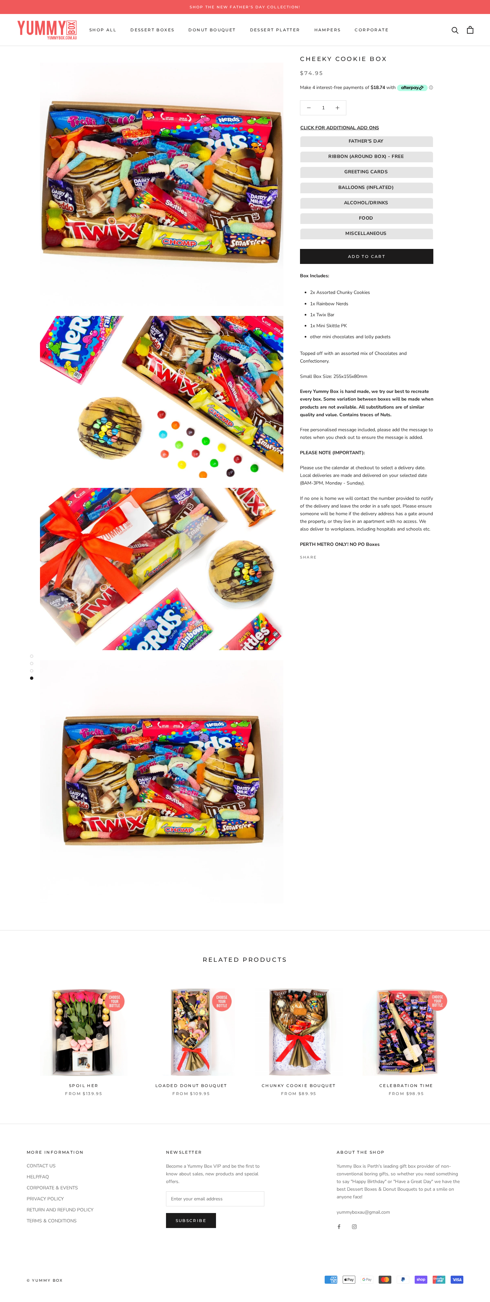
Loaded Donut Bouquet (191, 1085)
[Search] (455, 29)
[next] (469, 1035)
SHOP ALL (102, 29)
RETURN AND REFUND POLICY (60, 1210)
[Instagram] (354, 1226)
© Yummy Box (45, 1280)
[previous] (20, 1035)
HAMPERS (327, 29)
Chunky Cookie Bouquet (299, 1085)
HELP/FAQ (38, 1177)
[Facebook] (323, 556)
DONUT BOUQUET (212, 29)
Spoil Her (84, 1085)
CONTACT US (41, 1166)
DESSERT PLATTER (275, 29)
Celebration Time (406, 1085)
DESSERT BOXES (152, 29)
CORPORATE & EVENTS (52, 1188)
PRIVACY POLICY (45, 1199)
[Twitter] (332, 556)
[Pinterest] (340, 556)
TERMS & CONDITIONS (52, 1221)
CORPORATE (372, 29)
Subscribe (191, 1220)
